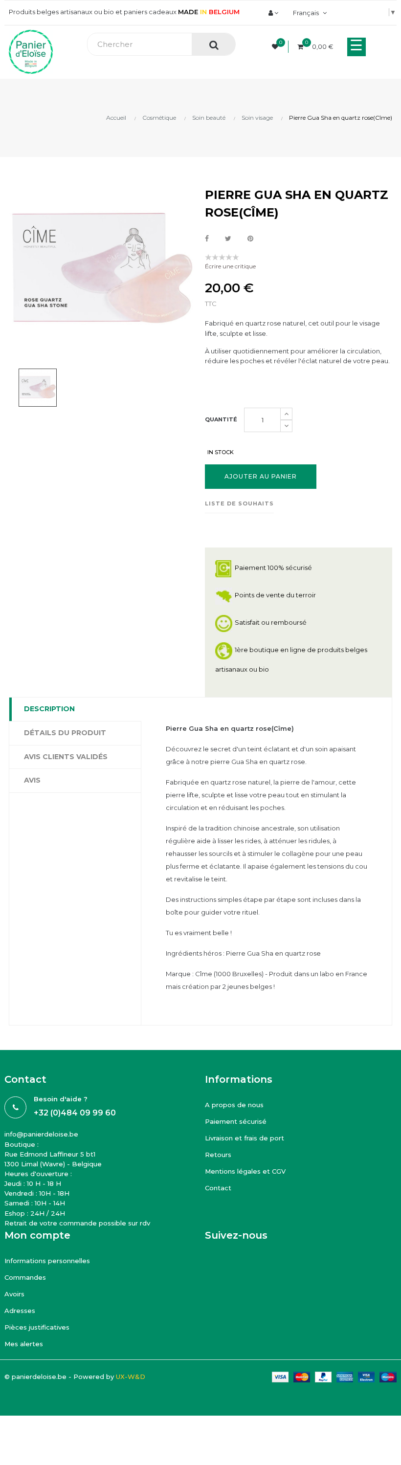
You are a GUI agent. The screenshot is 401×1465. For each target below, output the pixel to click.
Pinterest (250, 239)
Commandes (25, 1277)
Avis (32, 780)
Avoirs (14, 1294)
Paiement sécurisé (236, 1121)
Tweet (228, 239)
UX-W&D (130, 1376)
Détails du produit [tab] (65, 732)
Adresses (19, 1310)
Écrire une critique (230, 266)
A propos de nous (234, 1105)
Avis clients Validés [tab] (66, 756)
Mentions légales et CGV (245, 1171)
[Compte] (273, 12)
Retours (218, 1155)
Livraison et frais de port (244, 1138)
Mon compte (37, 1235)
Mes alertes (23, 1344)
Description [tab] (49, 708)
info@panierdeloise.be (41, 1134)
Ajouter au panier (260, 476)
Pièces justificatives (36, 1327)
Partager (207, 239)
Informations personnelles (47, 1261)
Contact (218, 1188)
